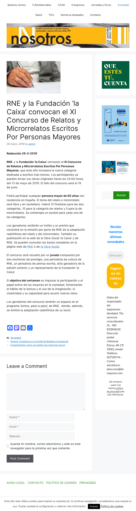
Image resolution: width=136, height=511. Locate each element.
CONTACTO (35, 482)
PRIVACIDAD (87, 482)
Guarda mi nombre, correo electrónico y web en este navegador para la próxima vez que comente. (45, 446)
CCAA (61, 4)
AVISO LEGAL (16, 482)
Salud (38, 14)
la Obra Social (50, 246)
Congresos (77, 4)
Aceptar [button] (94, 506)
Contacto (95, 14)
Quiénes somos (16, 4)
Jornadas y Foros (101, 4)
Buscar (121, 195)
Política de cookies (112, 506)
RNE (30, 246)
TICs (51, 14)
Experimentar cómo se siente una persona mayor (37, 345)
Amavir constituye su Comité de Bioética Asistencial (39, 341)
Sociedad (123, 4)
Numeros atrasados (72, 14)
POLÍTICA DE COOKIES (61, 482)
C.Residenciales (41, 4)
